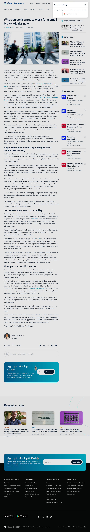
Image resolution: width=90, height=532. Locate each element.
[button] (45, 266)
